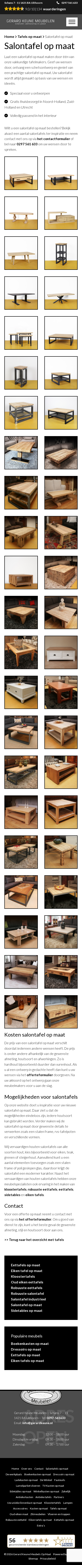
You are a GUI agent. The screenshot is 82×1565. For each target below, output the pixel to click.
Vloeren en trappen (59, 1514)
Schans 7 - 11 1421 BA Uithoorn (23, 2)
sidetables (12, 1195)
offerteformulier (40, 1075)
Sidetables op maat (26, 1310)
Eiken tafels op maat (27, 1360)
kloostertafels (15, 1189)
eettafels (66, 1189)
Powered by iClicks (64, 1554)
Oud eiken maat (19, 1514)
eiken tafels (34, 1195)
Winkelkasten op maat (46, 1491)
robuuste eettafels (42, 1189)
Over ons (26, 1468)
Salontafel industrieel (28, 1299)
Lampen (68, 1502)
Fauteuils (59, 1480)
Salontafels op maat (57, 1468)
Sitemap (33, 1558)
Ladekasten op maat (26, 1480)
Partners (59, 1497)
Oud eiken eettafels (27, 1282)
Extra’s (41, 1525)
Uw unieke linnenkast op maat (24, 1502)
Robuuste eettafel (16, 1519)
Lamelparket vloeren (28, 1485)
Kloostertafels (23, 1276)
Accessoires (20, 1508)
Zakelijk (65, 1491)
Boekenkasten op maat (30, 1343)
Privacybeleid (48, 1558)
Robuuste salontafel (27, 1293)
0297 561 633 (69, 2)
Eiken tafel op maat (26, 1270)
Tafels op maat (29, 36)
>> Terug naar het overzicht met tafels (34, 1240)
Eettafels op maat (25, 1265)
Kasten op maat (39, 1508)
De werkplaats (14, 1474)
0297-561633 (56, 1418)
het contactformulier (53, 139)
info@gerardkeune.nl (37, 1423)
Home (9, 36)
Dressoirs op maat (26, 1349)
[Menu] (71, 22)
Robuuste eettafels (26, 1288)
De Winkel (46, 1480)
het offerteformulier (35, 1219)
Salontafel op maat (26, 1305)
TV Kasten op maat (53, 1485)
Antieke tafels (43, 1497)
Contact (39, 1468)
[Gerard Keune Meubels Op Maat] (30, 21)
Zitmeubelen (37, 1514)
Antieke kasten (24, 1497)
